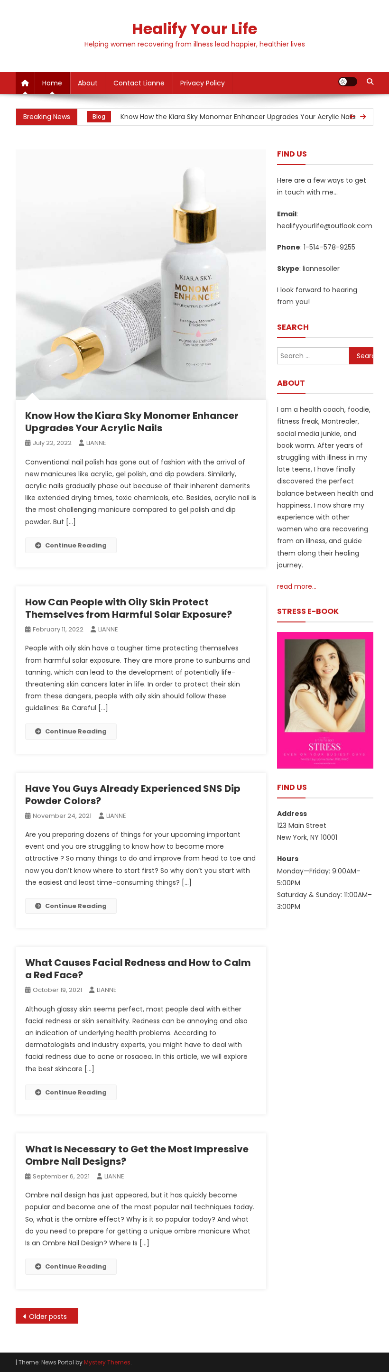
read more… (296, 586)
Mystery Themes (107, 1362)
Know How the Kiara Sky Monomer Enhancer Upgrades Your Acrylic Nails (238, 116)
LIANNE (96, 442)
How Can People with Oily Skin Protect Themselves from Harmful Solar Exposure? (128, 608)
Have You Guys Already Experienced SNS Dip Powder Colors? (133, 794)
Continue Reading (76, 545)
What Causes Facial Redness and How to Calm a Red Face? (138, 969)
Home (52, 83)
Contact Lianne (139, 83)
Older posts (48, 1316)
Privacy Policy (202, 83)
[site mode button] (347, 81)
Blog (99, 116)
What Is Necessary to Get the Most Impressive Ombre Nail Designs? (137, 1155)
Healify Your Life (194, 28)
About (88, 83)
